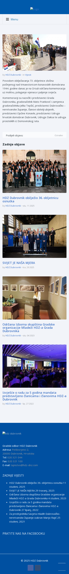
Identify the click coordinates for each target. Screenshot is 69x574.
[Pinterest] (41, 135)
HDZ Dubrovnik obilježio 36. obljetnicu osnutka (30, 199)
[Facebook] (26, 135)
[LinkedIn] (45, 135)
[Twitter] (31, 135)
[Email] (50, 135)
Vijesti (28, 74)
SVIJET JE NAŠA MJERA (19, 263)
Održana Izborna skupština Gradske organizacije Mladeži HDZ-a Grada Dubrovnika (29, 327)
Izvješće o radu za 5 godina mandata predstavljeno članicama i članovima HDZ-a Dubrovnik (34, 396)
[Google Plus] (36, 135)
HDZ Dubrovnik (13, 74)
